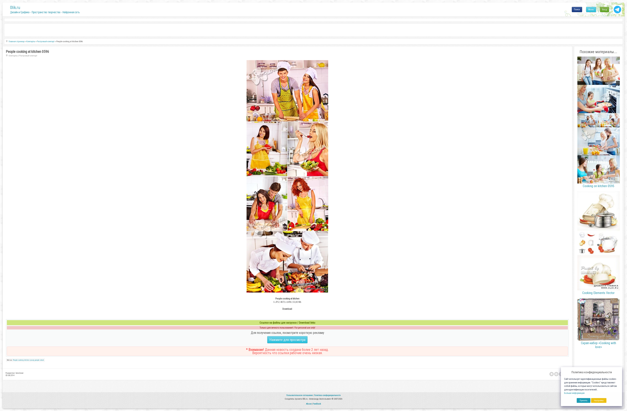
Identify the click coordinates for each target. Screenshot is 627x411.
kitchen (27, 360)
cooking (21, 360)
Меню (591, 9)
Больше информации (574, 393)
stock (42, 360)
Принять (583, 400)
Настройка (598, 400)
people (37, 360)
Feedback (317, 404)
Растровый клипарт (28, 55)
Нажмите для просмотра (287, 340)
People (15, 360)
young (32, 360)
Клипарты (13, 55)
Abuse (308, 404)
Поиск (577, 9)
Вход (604, 9)
